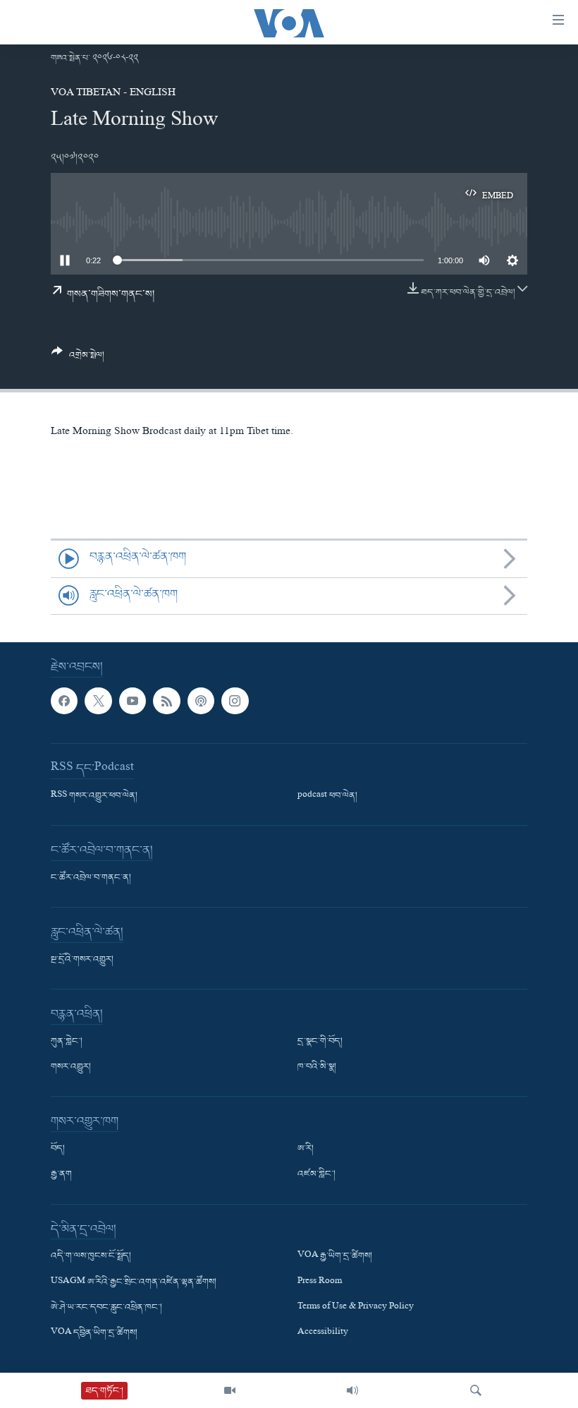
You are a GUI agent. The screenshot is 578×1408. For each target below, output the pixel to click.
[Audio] (352, 1390)
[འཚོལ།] (476, 1390)
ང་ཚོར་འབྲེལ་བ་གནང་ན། (91, 878)
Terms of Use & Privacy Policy (355, 1308)
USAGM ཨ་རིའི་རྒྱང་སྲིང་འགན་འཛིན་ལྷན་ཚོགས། (133, 1282)
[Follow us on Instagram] (234, 700)
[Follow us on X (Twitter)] (98, 700)
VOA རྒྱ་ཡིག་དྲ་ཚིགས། (334, 1257)
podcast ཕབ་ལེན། (327, 796)
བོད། (58, 1150)
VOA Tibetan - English (113, 93)
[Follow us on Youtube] (132, 700)
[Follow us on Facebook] (64, 700)
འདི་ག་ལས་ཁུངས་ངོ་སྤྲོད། (91, 1257)
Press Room (319, 1282)
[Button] (77, 359)
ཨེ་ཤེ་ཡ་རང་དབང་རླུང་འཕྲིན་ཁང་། (106, 1308)
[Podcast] (200, 700)
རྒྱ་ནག (61, 1175)
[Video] (230, 1390)
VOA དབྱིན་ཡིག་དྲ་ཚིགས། (94, 1333)
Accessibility (322, 1333)
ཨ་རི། (305, 1150)
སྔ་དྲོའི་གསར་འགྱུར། (82, 960)
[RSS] (166, 700)
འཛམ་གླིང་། (316, 1175)
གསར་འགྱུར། (71, 1068)
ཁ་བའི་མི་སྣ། (316, 1068)
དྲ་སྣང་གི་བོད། (320, 1042)
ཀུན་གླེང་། (66, 1042)
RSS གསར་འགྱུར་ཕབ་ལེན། (94, 796)
